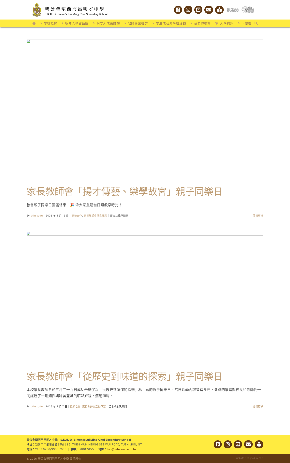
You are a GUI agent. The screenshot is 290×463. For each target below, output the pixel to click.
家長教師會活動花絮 (95, 215)
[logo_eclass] (233, 9)
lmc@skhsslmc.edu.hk (122, 449)
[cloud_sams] (247, 8)
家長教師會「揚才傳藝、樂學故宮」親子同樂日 (125, 191)
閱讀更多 (258, 215)
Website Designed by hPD (249, 457)
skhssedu (37, 215)
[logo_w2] (70, 4)
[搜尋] (256, 23)
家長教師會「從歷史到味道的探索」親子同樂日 (125, 376)
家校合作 (77, 215)
